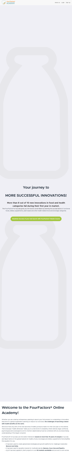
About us (57, 2)
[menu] (61, 2)
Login (62, 2)
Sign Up (68, 2)
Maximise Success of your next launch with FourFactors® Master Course (36, 219)
